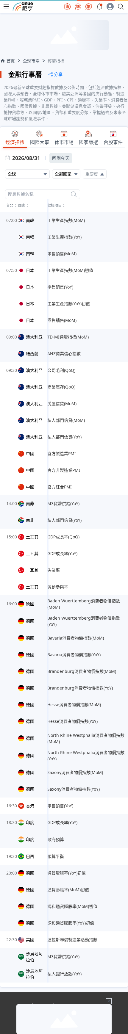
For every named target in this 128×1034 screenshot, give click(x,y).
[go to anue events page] (99, 6)
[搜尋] (73, 194)
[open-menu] (6, 6)
